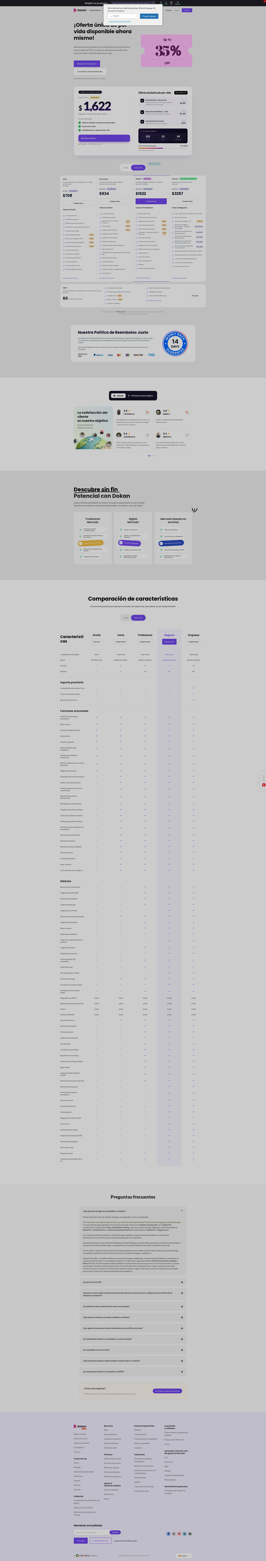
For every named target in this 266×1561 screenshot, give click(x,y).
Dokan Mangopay (158, 1222)
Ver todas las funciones (70, 278)
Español (184, 1556)
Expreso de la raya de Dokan (117, 1222)
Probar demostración (100, 1541)
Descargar (195, 295)
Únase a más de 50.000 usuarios (125, 1541)
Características (95, 10)
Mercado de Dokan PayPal (139, 1222)
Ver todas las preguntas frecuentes (167, 1391)
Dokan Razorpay (174, 1222)
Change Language (149, 16)
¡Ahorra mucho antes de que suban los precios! (131, 3)
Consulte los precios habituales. (90, 71)
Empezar (187, 10)
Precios (168, 10)
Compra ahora (78, 203)
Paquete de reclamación (87, 64)
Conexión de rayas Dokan (95, 1222)
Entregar (115, 1532)
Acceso (176, 10)
